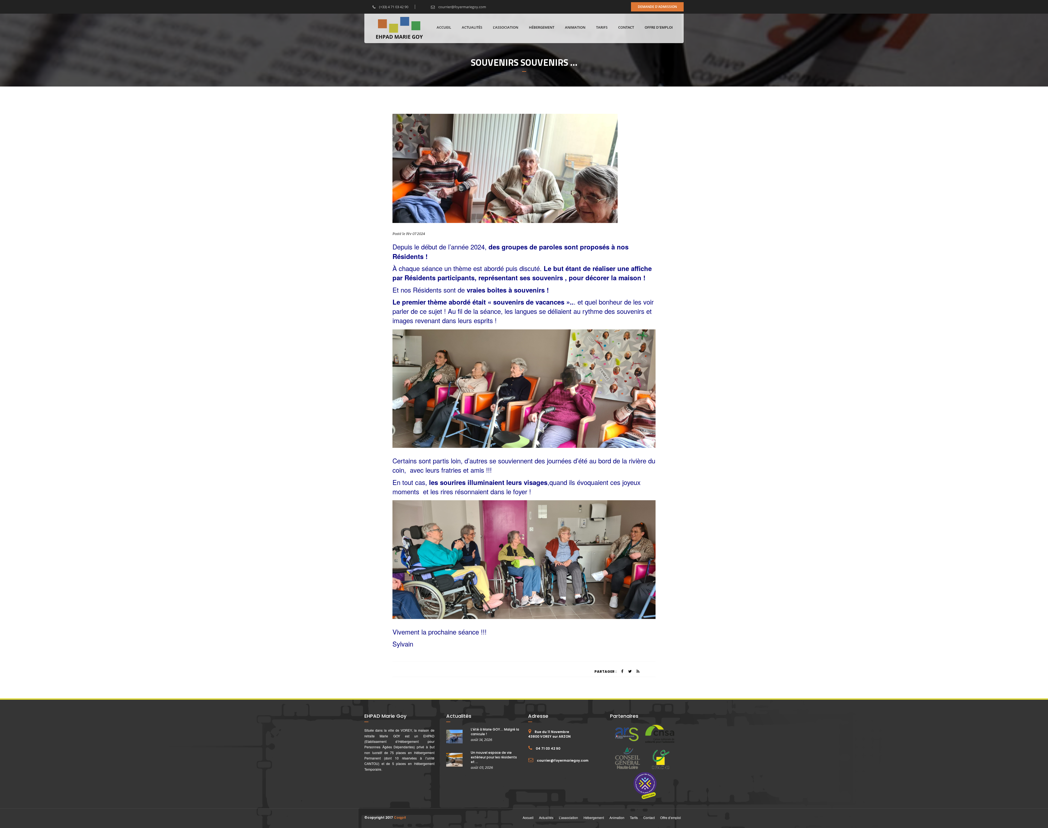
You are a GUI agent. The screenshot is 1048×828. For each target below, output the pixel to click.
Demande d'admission (657, 6)
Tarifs (602, 27)
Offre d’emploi (659, 27)
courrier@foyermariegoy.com (461, 6)
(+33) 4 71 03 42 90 (393, 6)
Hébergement (541, 27)
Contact (626, 27)
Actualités (472, 27)
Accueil (444, 27)
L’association (505, 27)
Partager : (605, 671)
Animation (575, 27)
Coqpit (400, 817)
